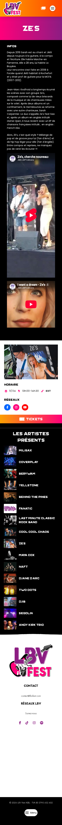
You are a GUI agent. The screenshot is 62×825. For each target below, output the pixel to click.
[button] (52, 8)
